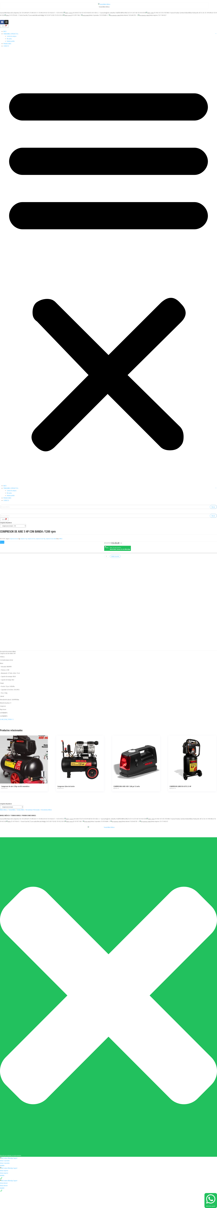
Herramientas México (46, 810)
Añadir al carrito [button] (24, 759)
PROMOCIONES (7, 44)
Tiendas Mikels (20, 810)
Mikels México (3, 810)
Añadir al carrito (115, 556)
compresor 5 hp (23, 538)
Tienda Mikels (12, 810)
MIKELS (60, 538)
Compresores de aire (14, 538)
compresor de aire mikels (51, 538)
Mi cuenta (9, 39)
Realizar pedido (11, 41)
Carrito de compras (11, 36)
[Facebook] (2, 22)
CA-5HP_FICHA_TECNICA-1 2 (7, 719)
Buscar (213, 507)
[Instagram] (6, 22)
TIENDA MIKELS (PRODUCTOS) (10, 34)
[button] (108, 266)
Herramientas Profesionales (33, 810)
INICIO (4, 31)
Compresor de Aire (31, 538)
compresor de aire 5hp (40, 538)
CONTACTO (6, 46)
